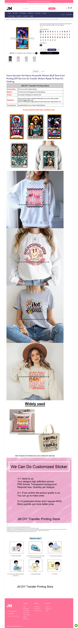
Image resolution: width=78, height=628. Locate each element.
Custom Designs (26, 614)
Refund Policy (37, 608)
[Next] (36, 39)
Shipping (31, 16)
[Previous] (8, 39)
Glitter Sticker (30, 13)
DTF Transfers (26, 608)
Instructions (19, 16)
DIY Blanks (44, 13)
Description (35, 71)
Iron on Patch (37, 13)
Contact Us (25, 16)
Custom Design (11, 16)
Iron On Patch (26, 612)
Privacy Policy (37, 606)
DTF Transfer (15, 13)
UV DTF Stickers (23, 13)
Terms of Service (37, 610)
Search (51, 8)
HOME (9, 13)
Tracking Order (48, 608)
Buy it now (49, 53)
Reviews (43, 71)
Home (7, 19)
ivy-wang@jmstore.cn (12, 611)
